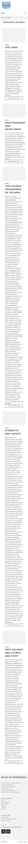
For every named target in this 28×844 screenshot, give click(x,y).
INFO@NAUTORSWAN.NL (8, 786)
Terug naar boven (22, 841)
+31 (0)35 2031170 (6, 788)
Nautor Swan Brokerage (9, 819)
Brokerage (4, 803)
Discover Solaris (14, 98)
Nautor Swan (5, 802)
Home (3, 800)
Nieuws (3, 807)
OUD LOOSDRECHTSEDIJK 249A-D (10, 783)
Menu (3, 13)
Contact (4, 808)
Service (3, 805)
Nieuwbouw (5, 817)
